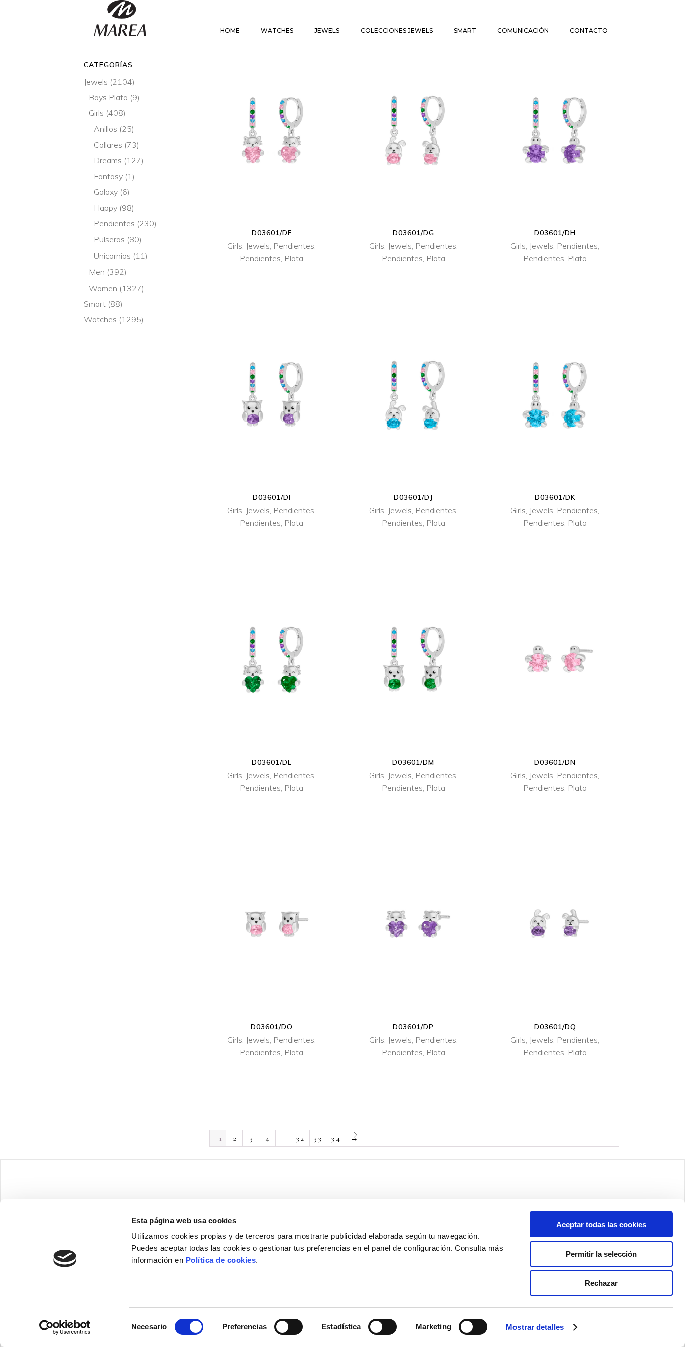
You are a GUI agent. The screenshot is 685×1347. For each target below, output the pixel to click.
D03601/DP (413, 1026)
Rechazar (601, 1283)
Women (103, 288)
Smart (95, 304)
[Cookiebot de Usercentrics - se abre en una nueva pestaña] (65, 1327)
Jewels (258, 246)
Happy (105, 208)
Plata (293, 258)
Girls (234, 246)
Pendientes (293, 246)
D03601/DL (272, 762)
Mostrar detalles (535, 1327)
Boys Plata (108, 97)
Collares (108, 145)
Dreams (108, 160)
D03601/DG (413, 232)
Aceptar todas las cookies (601, 1224)
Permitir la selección (601, 1254)
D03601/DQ (555, 1026)
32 (300, 1138)
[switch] (288, 1327)
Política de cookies (221, 1260)
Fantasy (108, 176)
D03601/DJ (413, 497)
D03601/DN (555, 762)
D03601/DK (555, 497)
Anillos (105, 129)
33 (318, 1138)
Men (97, 271)
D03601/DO (272, 1026)
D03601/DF (272, 232)
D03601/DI (272, 497)
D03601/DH (555, 232)
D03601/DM (413, 762)
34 (336, 1138)
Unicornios (112, 256)
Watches (100, 319)
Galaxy (106, 192)
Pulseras (109, 239)
